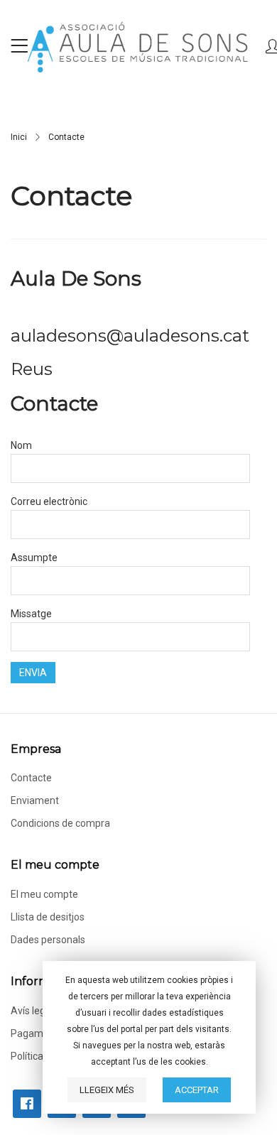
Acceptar (197, 1090)
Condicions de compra (60, 823)
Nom (21, 445)
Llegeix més (107, 1090)
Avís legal (32, 1010)
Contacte (31, 777)
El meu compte (44, 894)
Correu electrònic (49, 501)
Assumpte (34, 557)
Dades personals (48, 939)
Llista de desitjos (49, 917)
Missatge (31, 613)
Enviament (35, 800)
